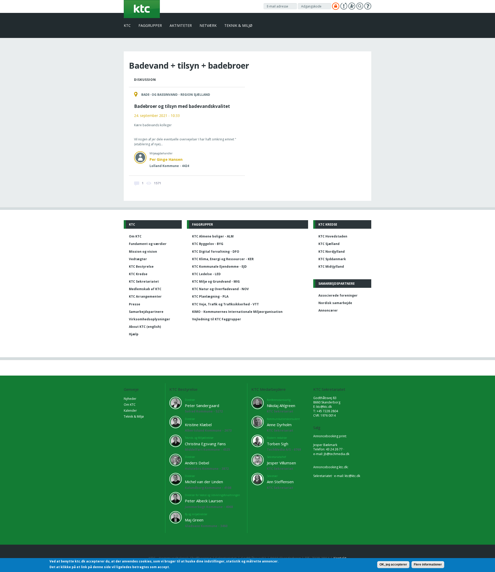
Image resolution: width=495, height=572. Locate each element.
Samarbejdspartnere (146, 311)
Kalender (130, 410)
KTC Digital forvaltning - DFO (215, 251)
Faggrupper (150, 25)
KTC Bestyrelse (141, 266)
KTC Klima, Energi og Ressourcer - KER (223, 259)
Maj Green (194, 519)
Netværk (208, 25)
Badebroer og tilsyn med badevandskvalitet (182, 106)
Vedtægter (138, 259)
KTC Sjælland (329, 244)
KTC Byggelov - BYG (207, 244)
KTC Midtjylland (331, 266)
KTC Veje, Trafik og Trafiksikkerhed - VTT (225, 304)
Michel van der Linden (204, 481)
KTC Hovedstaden (332, 236)
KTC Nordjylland (331, 251)
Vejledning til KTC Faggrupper (216, 319)
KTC (127, 25)
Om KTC (135, 236)
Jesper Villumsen (281, 462)
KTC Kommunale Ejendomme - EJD (219, 266)
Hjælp (133, 334)
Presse (134, 304)
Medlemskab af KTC (145, 289)
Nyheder (130, 398)
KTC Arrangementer (145, 296)
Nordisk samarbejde (335, 303)
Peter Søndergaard (202, 405)
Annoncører (328, 310)
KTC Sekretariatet (144, 281)
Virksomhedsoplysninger (149, 319)
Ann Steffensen (280, 481)
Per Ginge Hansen (166, 159)
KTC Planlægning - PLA (210, 296)
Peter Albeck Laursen (204, 500)
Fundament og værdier (148, 244)
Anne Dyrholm (279, 424)
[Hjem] (142, 8)
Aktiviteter (181, 25)
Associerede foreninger (338, 295)
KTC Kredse (138, 274)
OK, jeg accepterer (393, 564)
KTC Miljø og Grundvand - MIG (216, 281)
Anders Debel (197, 462)
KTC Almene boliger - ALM (213, 236)
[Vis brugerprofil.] (140, 157)
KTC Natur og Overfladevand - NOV (220, 289)
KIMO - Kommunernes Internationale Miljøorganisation (237, 311)
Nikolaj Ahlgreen (281, 405)
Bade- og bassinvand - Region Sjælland (175, 94)
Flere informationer (428, 564)
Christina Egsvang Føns (205, 443)
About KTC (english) (145, 326)
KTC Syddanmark (332, 259)
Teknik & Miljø (238, 25)
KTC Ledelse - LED (206, 274)
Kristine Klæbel (198, 424)
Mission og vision (143, 251)
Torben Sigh (277, 443)
